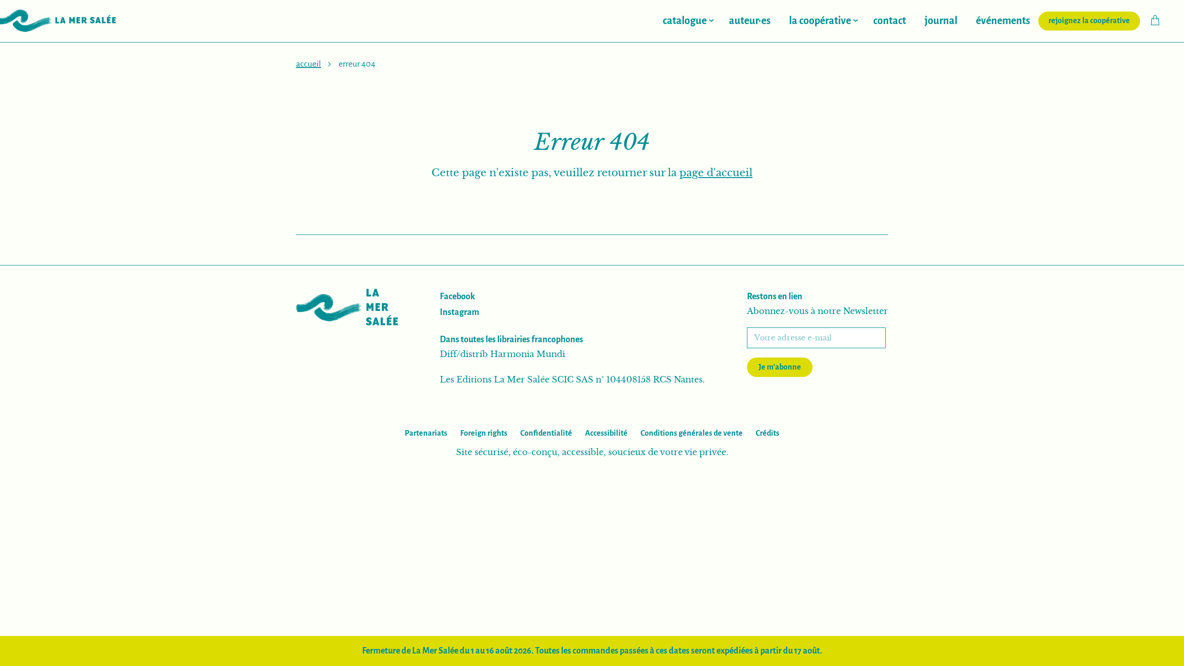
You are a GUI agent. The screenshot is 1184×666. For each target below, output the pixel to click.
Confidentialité (546, 433)
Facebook (457, 296)
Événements (1003, 20)
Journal (941, 20)
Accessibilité (606, 433)
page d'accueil (715, 172)
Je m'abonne (779, 367)
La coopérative (820, 20)
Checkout (1159, 20)
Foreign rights (483, 433)
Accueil (308, 63)
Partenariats (426, 433)
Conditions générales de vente (692, 433)
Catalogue (685, 20)
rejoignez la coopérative (1094, 20)
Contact (889, 20)
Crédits (767, 433)
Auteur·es (750, 20)
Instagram (459, 312)
